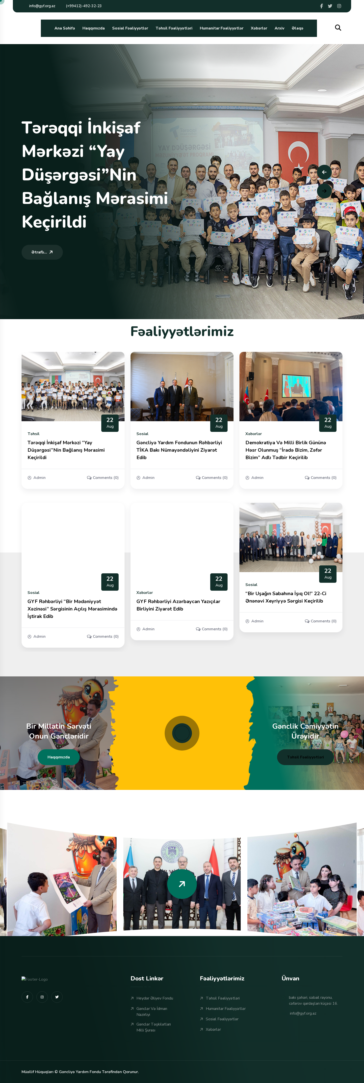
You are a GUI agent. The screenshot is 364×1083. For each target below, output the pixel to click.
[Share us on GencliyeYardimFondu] (321, 6)
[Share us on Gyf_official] (330, 6)
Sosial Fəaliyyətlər (130, 28)
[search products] (338, 28)
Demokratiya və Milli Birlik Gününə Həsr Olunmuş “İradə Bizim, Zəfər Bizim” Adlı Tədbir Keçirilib (285, 450)
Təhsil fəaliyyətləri (305, 757)
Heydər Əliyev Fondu (154, 998)
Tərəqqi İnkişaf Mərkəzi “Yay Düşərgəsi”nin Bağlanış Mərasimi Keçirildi (66, 450)
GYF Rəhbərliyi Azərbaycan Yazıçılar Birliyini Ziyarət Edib (178, 605)
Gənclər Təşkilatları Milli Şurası (153, 1027)
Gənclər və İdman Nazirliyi (151, 1011)
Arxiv (279, 28)
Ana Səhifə (64, 28)
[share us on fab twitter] (57, 997)
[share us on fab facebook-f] (27, 997)
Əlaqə (297, 28)
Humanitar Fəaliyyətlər (221, 28)
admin (39, 477)
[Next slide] (324, 191)
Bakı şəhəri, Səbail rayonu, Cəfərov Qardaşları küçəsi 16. (313, 1000)
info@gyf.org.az (42, 5)
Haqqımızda (93, 28)
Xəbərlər (259, 28)
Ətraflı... (39, 252)
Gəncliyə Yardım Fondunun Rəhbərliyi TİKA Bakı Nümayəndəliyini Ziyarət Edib (179, 450)
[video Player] (182, 733)
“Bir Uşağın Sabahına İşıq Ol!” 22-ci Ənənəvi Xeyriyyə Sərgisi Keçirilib (285, 597)
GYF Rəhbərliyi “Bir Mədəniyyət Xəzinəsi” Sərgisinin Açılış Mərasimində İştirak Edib (72, 609)
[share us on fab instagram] (42, 997)
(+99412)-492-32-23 (84, 5)
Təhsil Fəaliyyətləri (174, 28)
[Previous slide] (324, 172)
